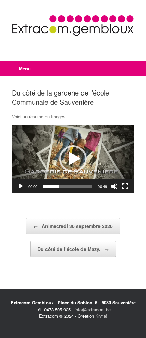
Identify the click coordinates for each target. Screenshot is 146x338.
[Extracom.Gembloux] (73, 25)
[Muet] (114, 186)
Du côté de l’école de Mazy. (73, 249)
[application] (73, 159)
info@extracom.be (93, 309)
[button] (73, 158)
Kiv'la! (101, 316)
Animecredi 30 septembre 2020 (73, 226)
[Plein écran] (125, 186)
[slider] (67, 186)
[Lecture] (20, 186)
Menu (25, 68)
